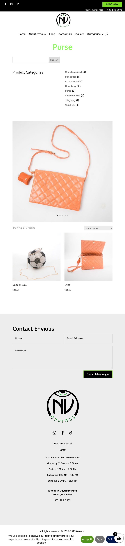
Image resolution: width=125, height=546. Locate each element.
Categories (94, 34)
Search (54, 59)
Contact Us (65, 34)
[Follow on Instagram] (11, 3)
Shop (52, 34)
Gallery (79, 34)
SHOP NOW (112, 4)
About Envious (37, 34)
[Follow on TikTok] (17, 3)
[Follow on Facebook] (5, 3)
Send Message (98, 374)
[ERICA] (62, 220)
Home (22, 34)
